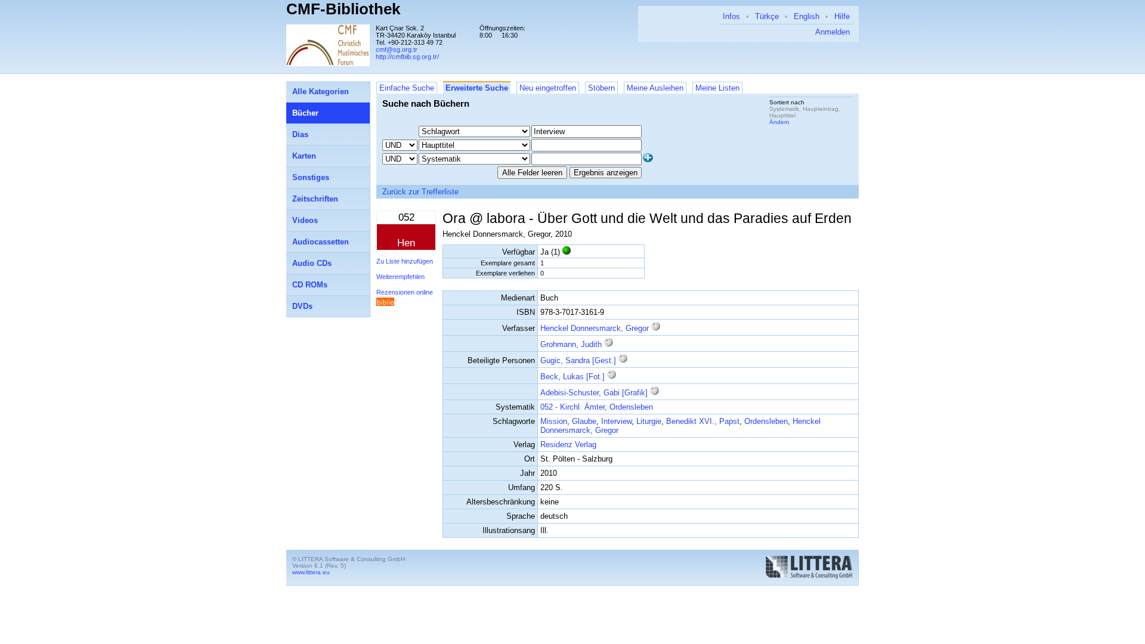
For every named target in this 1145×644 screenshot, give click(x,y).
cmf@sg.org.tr (396, 49)
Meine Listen (717, 87)
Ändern (779, 122)
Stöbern (601, 87)
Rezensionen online (404, 292)
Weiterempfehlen (400, 276)
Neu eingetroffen (547, 87)
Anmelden (832, 31)
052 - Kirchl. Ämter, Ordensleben (596, 406)
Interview (616, 421)
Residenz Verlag (568, 444)
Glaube (584, 421)
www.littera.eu (311, 572)
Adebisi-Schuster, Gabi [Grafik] (594, 392)
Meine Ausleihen (655, 87)
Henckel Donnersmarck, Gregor (594, 328)
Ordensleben (766, 421)
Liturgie (648, 421)
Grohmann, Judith (571, 344)
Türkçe (767, 16)
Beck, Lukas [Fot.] (572, 376)
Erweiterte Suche (476, 87)
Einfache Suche (406, 87)
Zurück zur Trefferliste (420, 191)
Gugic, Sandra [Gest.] (578, 360)
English (806, 16)
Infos (731, 16)
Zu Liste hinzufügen (404, 261)
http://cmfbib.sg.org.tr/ (407, 56)
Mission (553, 421)
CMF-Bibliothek (343, 9)
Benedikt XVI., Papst (702, 421)
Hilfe (842, 16)
